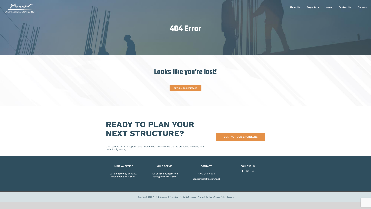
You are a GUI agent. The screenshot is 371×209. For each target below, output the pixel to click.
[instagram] (248, 171)
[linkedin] (253, 171)
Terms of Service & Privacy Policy (211, 197)
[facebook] (242, 171)
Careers (230, 197)
